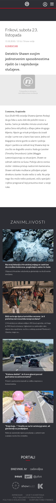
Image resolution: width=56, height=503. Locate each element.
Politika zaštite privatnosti (28, 497)
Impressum (17, 495)
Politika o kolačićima (14, 500)
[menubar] (45, 4)
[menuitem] (45, 4)
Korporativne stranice (41, 500)
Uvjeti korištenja (35, 495)
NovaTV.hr (29, 4)
